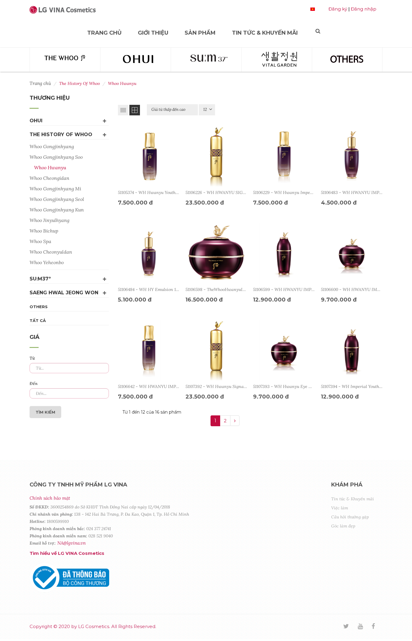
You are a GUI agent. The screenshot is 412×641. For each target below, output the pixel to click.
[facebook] (377, 627)
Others (39, 306)
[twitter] (350, 627)
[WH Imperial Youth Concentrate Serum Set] (351, 350)
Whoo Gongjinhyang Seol (57, 199)
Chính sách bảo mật (50, 498)
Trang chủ (104, 33)
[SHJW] (277, 60)
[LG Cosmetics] (63, 12)
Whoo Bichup (44, 231)
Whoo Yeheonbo (47, 262)
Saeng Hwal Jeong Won (64, 292)
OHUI (36, 121)
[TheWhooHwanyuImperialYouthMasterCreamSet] (216, 253)
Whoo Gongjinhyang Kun (57, 210)
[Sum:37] (206, 60)
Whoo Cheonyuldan (51, 252)
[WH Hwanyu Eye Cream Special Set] (284, 350)
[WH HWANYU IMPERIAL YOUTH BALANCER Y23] (351, 156)
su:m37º (40, 279)
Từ (32, 358)
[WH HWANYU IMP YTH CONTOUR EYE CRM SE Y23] (351, 253)
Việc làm (339, 508)
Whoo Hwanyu (50, 167)
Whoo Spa (40, 241)
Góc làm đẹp (343, 526)
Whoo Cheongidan (49, 178)
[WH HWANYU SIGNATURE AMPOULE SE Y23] (216, 156)
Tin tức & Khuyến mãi (265, 33)
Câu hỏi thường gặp (350, 517)
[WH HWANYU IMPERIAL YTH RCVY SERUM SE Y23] (284, 253)
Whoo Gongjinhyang (52, 146)
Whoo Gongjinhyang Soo (56, 157)
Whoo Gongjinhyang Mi (55, 189)
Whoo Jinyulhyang (49, 220)
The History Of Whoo (61, 134)
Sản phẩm (200, 33)
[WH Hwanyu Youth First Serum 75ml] (148, 156)
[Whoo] (65, 60)
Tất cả (38, 320)
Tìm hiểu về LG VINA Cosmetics (67, 553)
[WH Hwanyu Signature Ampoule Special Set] (216, 350)
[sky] (364, 627)
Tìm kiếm (45, 412)
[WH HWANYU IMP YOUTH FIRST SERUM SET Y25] (148, 350)
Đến (34, 383)
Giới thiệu (153, 33)
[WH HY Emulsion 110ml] (148, 253)
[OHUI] (135, 60)
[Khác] (347, 60)
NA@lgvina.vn (71, 543)
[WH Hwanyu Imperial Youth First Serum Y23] (284, 156)
